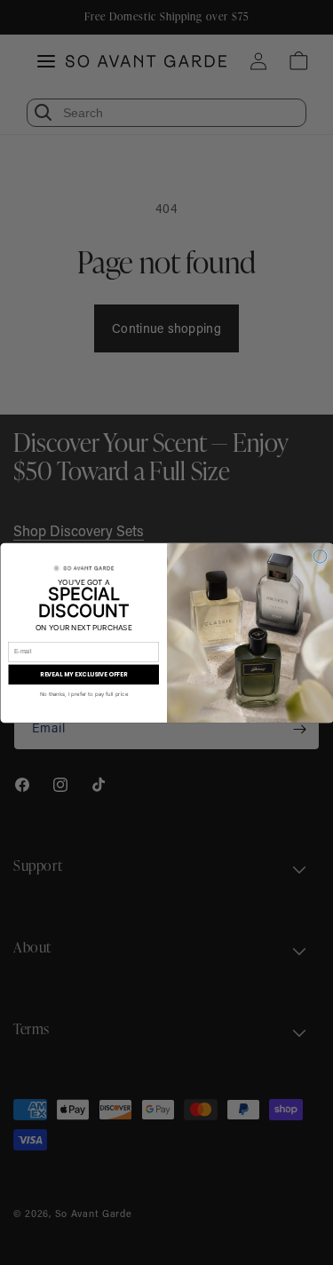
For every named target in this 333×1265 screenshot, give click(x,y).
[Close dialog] (320, 556)
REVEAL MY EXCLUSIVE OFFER (83, 673)
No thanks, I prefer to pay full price (83, 694)
